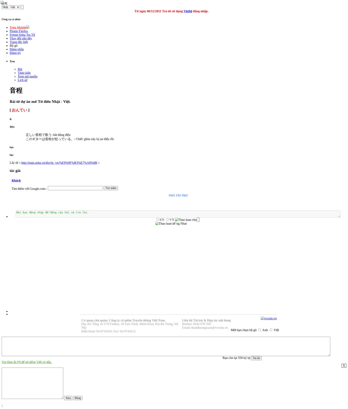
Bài (20, 69)
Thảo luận (24, 72)
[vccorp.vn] (269, 318)
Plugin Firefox (19, 31)
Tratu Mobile (18, 27)
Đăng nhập (17, 49)
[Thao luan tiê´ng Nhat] (171, 223)
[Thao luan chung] (187, 220)
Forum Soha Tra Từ (22, 34)
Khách (16, 180)
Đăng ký (15, 53)
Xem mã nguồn (27, 76)
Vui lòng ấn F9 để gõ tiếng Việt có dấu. (27, 362)
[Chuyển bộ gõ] (3, 3)
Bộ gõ (14, 45)
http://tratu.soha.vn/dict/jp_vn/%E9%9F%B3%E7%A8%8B (59, 162)
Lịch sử (22, 80)
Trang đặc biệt (19, 42)
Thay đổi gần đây (21, 38)
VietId (188, 11)
